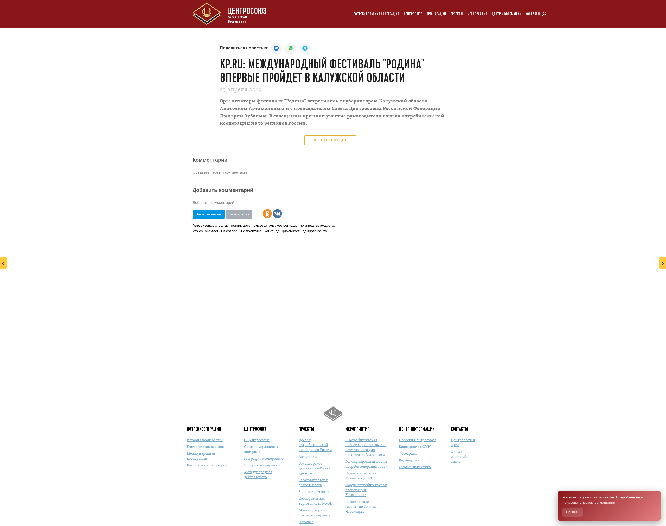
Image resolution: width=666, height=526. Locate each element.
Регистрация (238, 214)
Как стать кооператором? (208, 465)
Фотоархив (408, 454)
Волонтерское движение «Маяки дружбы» (315, 468)
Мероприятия (477, 14)
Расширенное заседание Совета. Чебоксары (360, 507)
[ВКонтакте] (277, 213)
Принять (572, 512)
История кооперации (205, 440)
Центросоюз (412, 14)
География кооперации (206, 447)
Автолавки (308, 457)
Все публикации (330, 140)
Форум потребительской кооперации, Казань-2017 (366, 490)
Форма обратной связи (459, 457)
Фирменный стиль (415, 467)
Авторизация (208, 214)
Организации (436, 14)
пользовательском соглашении (588, 502)
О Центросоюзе (257, 440)
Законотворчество (314, 492)
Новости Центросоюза (417, 440)
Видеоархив (409, 460)
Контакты (533, 14)
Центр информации (506, 14)
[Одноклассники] (267, 213)
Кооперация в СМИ (415, 447)
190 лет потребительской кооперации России (315, 445)
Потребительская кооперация (376, 14)
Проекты (456, 14)
